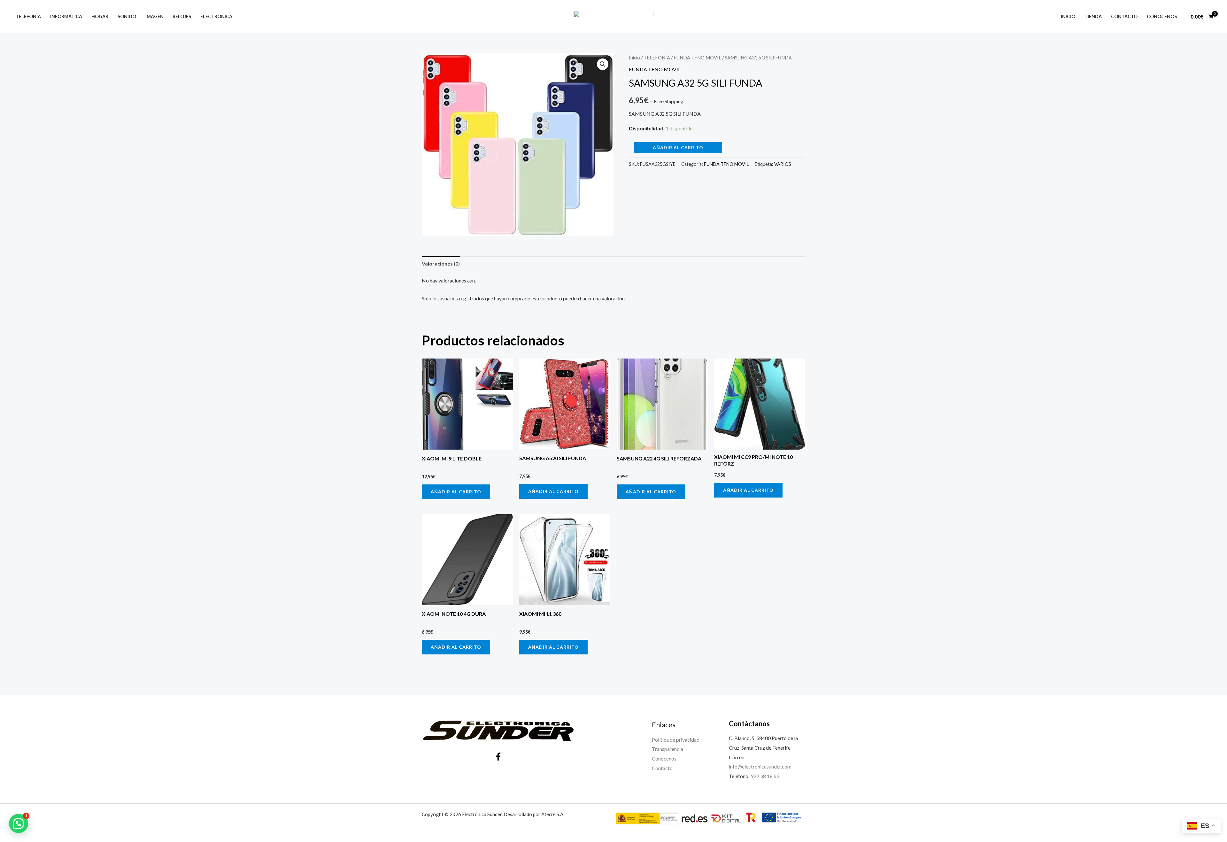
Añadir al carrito (678, 147)
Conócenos (1162, 16)
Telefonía (28, 16)
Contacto (1124, 16)
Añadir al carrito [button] (456, 491)
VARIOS (782, 164)
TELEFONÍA (657, 57)
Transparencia (667, 749)
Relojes (182, 16)
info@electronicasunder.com (760, 766)
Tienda (1093, 16)
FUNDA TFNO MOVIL (697, 57)
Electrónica (216, 16)
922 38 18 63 (765, 776)
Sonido (127, 16)
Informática (66, 16)
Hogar (99, 16)
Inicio (1068, 16)
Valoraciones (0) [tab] (441, 263)
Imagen (154, 16)
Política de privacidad (675, 740)
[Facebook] (498, 757)
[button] (602, 64)
